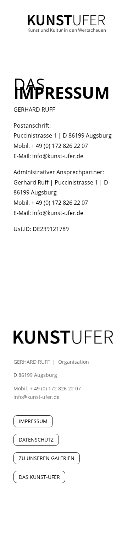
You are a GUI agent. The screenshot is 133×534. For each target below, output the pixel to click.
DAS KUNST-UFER (39, 477)
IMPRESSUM (33, 421)
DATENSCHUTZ (36, 439)
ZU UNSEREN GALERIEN (46, 458)
